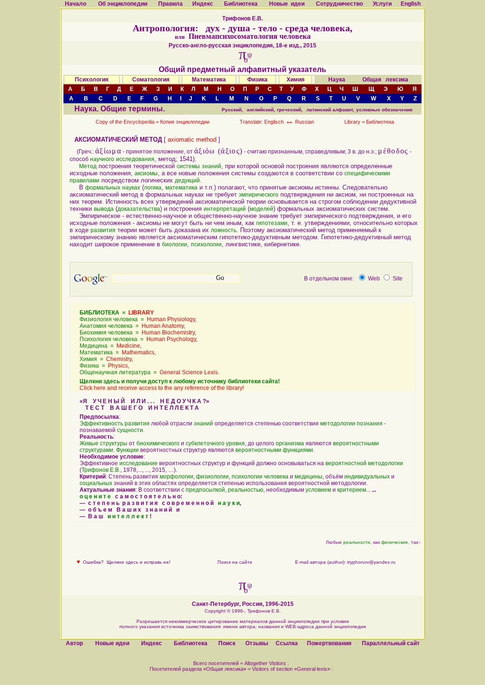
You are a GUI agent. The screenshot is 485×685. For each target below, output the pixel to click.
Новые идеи (287, 3)
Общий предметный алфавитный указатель (242, 69)
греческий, (290, 109)
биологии (174, 244)
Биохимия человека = (137, 332)
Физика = (104, 365)
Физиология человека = (137, 319)
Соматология (151, 79)
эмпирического (258, 194)
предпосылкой (205, 490)
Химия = (106, 359)
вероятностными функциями (274, 450)
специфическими (367, 173)
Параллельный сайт (391, 643)
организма (290, 443)
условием (318, 490)
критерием (351, 490)
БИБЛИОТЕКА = (117, 312)
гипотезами (271, 223)
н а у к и (229, 503)
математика (181, 187)
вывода (104, 209)
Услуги (382, 3)
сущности (130, 430)
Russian (304, 122)
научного (102, 159)
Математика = (117, 352)
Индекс (202, 3)
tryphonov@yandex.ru (371, 562)
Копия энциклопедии (184, 122)
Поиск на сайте (234, 562)
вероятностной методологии (364, 463)
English (411, 3)
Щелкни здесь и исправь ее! (139, 562)
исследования (135, 159)
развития (103, 230)
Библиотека (241, 3)
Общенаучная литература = (149, 372)
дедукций (187, 180)
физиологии (212, 476)
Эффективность (101, 423)
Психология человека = (138, 339)
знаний (211, 166)
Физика (257, 79)
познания (370, 423)
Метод (88, 166)
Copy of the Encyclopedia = (128, 122)
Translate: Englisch (267, 122)
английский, (261, 109)
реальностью (245, 490)
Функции (127, 450)
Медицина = (110, 345)
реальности (354, 542)
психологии (206, 244)
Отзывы (256, 643)
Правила (170, 3)
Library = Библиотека (369, 122)
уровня (235, 443)
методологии (337, 423)
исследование (138, 463)
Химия (296, 79)
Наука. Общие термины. (119, 109)
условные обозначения (384, 109)
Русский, (232, 109)
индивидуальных (367, 476)
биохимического (158, 443)
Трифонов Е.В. (100, 470)
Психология (91, 79)
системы (188, 166)
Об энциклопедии (122, 3)
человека (276, 476)
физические (392, 542)
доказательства (138, 209)
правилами (84, 180)
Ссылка (287, 643)
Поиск (226, 643)
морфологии (176, 476)
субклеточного (205, 443)
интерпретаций (225, 209)
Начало (75, 3)
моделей (261, 209)
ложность (223, 230)
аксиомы (146, 173)
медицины (309, 476)
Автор (74, 643)
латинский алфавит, (330, 109)
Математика (209, 79)
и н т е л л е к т (128, 516)
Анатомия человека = (132, 326)
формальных (102, 187)
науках (131, 187)
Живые (89, 443)
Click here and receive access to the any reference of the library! (162, 388)
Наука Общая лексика (368, 79)
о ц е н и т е (95, 496)
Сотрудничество (339, 3)
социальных (96, 483)
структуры (113, 443)
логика (153, 187)
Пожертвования (329, 643)
